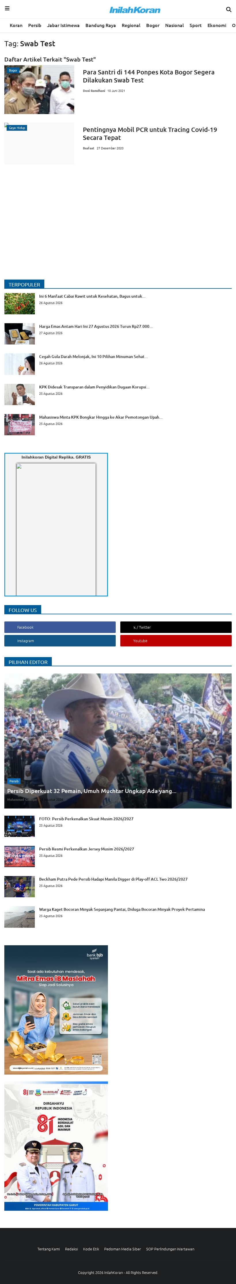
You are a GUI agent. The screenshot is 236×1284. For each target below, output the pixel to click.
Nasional (174, 25)
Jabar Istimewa (63, 25)
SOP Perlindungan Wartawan (170, 1249)
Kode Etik (91, 1249)
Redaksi (71, 1249)
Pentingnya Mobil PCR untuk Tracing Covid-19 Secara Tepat (150, 133)
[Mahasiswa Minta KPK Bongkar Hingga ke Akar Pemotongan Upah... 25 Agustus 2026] (83, 433)
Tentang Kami (48, 1249)
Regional (131, 25)
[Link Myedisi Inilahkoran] (23, 534)
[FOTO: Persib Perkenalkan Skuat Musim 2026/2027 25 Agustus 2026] (69, 835)
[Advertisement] (118, 213)
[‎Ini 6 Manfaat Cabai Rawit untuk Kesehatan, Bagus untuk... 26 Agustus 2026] (75, 312)
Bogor (152, 25)
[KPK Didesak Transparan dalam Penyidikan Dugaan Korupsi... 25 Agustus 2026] (77, 403)
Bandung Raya (100, 25)
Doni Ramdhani (94, 90)
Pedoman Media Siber (122, 1249)
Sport (196, 25)
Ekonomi (217, 25)
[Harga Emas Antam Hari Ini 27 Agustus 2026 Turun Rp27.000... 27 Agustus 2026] (78, 343)
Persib (34, 25)
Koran (16, 25)
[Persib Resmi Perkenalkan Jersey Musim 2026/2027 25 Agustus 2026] (69, 865)
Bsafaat (88, 148)
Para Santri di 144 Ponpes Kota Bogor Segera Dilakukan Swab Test (149, 76)
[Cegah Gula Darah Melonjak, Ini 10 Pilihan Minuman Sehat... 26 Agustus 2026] (76, 373)
